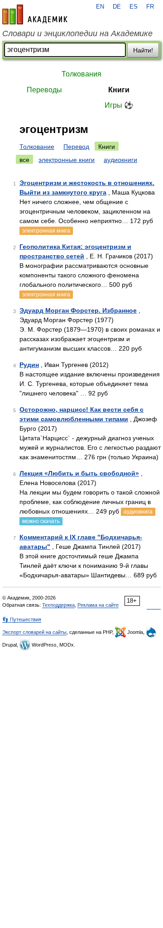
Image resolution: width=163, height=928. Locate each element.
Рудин (29, 364)
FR (150, 7)
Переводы (44, 90)
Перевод (76, 146)
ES (133, 7)
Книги (118, 90)
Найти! (143, 50)
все (24, 159)
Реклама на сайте (98, 605)
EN (100, 7)
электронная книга (46, 231)
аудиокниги (120, 159)
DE (117, 7)
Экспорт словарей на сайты (34, 632)
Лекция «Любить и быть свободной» (79, 473)
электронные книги (66, 159)
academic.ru (34, 14)
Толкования (81, 74)
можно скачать (41, 521)
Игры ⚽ (119, 105)
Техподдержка (58, 605)
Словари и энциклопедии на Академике (77, 33)
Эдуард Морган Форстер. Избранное (78, 310)
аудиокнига (138, 512)
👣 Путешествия (21, 619)
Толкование (36, 146)
